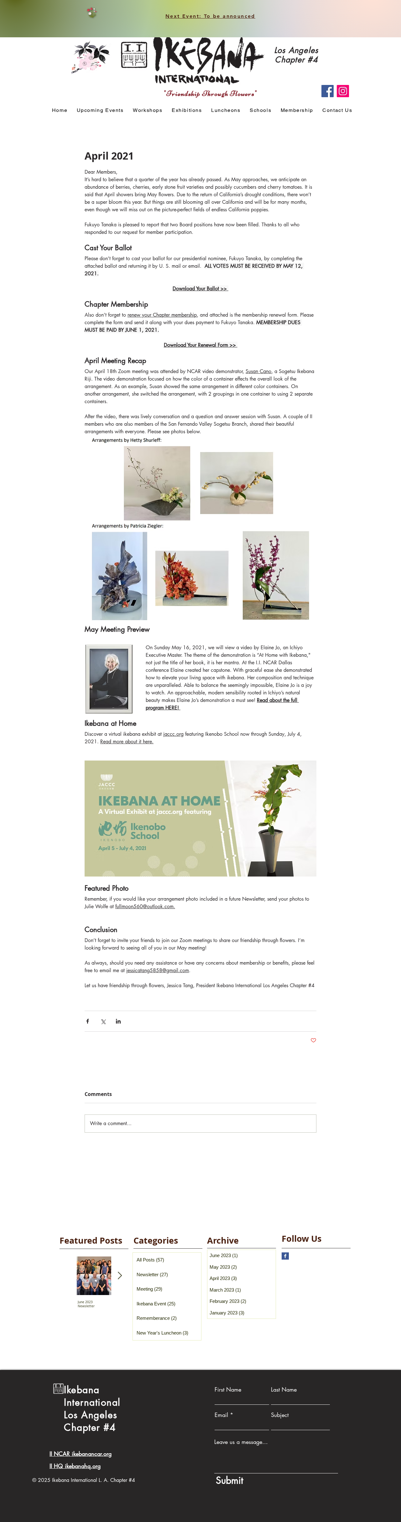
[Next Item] (119, 1276)
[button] (147, 110)
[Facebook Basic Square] (285, 1256)
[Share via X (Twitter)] (103, 1021)
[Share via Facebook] (88, 1021)
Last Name (284, 1389)
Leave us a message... (241, 1442)
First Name (228, 1389)
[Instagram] (343, 91)
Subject (280, 1415)
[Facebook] (327, 91)
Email (221, 1415)
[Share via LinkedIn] (118, 1021)
